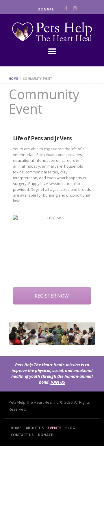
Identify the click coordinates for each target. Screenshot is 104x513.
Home (13, 79)
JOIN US (58, 382)
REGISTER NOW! (52, 296)
